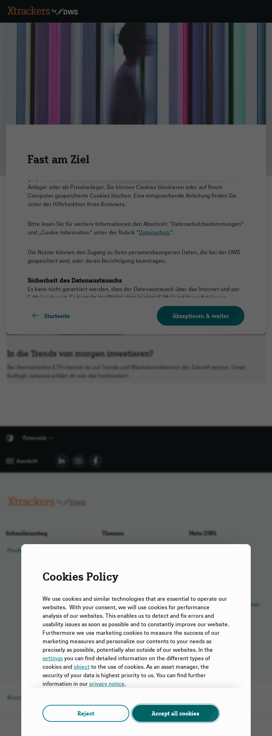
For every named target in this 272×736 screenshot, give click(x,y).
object (82, 667)
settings (52, 658)
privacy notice (107, 683)
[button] (85, 713)
